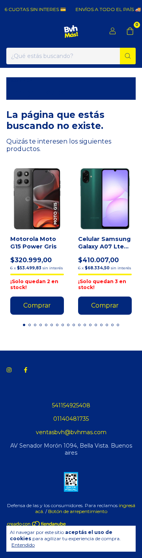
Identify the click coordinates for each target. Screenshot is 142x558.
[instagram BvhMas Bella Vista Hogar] (9, 369)
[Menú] (9, 31)
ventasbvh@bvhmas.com (71, 432)
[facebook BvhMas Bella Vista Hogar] (25, 369)
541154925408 (71, 405)
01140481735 (71, 418)
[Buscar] (128, 56)
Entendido (23, 545)
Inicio (12, 80)
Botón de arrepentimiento (77, 511)
